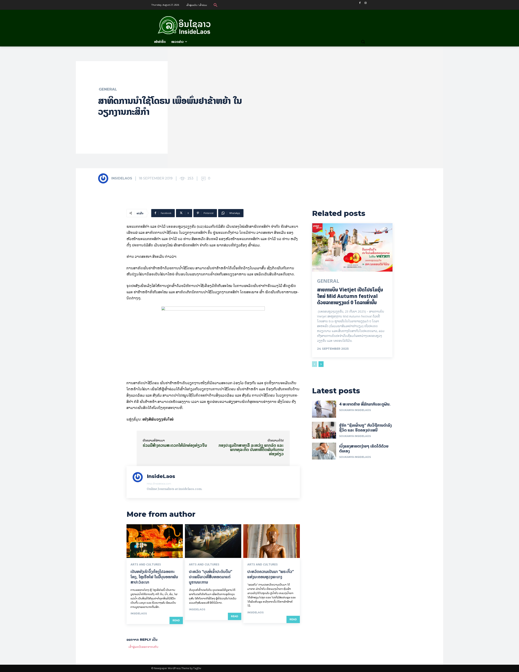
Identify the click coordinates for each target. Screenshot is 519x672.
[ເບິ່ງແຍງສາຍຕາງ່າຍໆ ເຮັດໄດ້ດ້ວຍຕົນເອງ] (324, 451)
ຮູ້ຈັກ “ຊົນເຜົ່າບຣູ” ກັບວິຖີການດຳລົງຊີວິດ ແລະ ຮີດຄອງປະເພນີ (365, 427)
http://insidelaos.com (159, 483)
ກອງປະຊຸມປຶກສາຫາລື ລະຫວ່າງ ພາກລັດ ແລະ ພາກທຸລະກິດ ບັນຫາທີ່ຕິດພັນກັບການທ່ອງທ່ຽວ (251, 449)
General (108, 89)
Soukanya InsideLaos (355, 410)
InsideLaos (121, 178)
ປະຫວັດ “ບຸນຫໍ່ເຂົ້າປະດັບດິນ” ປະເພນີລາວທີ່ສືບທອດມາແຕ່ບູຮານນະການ (210, 576)
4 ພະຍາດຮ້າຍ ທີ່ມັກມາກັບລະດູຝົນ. (364, 404)
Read (176, 620)
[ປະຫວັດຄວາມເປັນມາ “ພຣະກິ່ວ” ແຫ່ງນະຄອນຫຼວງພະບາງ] (271, 541)
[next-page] (321, 364)
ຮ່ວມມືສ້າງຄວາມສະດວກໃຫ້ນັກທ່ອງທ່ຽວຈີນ (175, 445)
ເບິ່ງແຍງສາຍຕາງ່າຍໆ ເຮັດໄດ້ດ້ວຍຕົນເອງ (363, 448)
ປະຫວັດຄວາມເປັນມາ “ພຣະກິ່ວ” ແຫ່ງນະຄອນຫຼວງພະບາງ (270, 574)
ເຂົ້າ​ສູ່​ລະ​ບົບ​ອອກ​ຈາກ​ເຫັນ (143, 646)
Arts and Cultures (146, 564)
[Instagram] (365, 3)
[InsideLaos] (104, 178)
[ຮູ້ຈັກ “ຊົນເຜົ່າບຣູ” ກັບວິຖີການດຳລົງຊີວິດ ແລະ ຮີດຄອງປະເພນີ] (324, 430)
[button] (215, 5)
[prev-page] (314, 364)
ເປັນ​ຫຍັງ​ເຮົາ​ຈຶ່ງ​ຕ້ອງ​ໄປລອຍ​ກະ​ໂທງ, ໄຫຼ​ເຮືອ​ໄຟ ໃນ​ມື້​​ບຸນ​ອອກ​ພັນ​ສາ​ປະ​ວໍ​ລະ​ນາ (154, 576)
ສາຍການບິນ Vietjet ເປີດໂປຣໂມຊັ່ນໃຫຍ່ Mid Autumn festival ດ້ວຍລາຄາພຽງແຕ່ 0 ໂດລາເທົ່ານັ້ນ (350, 296)
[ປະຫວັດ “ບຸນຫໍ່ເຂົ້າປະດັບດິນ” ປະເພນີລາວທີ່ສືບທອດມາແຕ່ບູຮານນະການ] (213, 541)
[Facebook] (359, 3)
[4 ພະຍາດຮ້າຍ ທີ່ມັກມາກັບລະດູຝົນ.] (324, 409)
